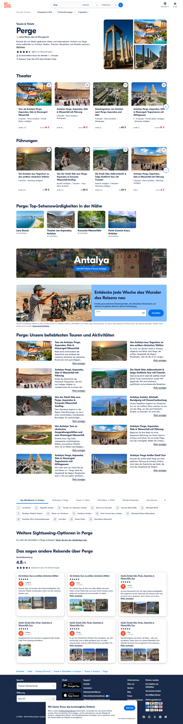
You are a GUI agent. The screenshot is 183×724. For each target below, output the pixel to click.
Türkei (29, 671)
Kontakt (86, 684)
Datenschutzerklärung (91, 692)
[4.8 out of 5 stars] (23, 567)
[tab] (32, 500)
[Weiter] (166, 106)
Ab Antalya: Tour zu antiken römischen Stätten (38, 576)
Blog (129, 692)
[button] (34, 106)
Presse (129, 696)
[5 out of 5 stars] (40, 579)
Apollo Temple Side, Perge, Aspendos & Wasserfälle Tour (137, 577)
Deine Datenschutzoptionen (94, 696)
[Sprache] (165, 3)
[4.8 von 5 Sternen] (23, 51)
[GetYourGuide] (7, 5)
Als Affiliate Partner (153, 695)
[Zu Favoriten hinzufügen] (49, 85)
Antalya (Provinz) (43, 671)
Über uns (130, 684)
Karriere (130, 688)
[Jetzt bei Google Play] (71, 685)
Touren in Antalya (92, 671)
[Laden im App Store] (71, 695)
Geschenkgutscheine (135, 700)
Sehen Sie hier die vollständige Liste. (71, 540)
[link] (34, 106)
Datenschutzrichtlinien (40, 326)
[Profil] (175, 3)
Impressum (87, 688)
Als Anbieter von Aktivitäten (152, 685)
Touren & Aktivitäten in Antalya (67, 671)
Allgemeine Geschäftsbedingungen (96, 700)
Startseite (20, 671)
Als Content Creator (153, 691)
